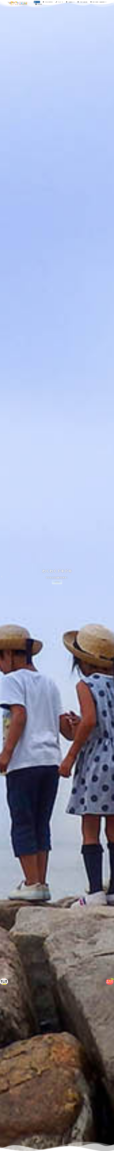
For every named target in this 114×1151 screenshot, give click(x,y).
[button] (2, 577)
